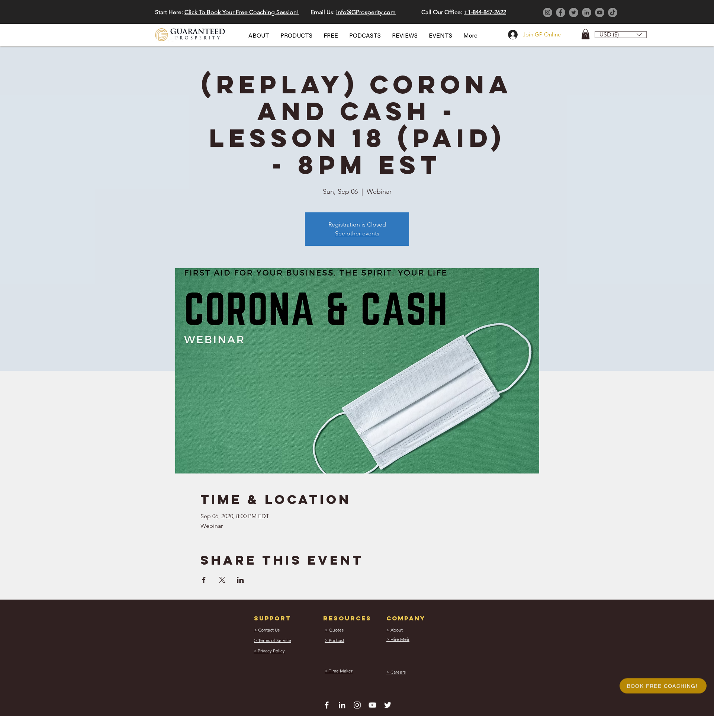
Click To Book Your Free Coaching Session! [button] (241, 12)
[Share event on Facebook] (204, 580)
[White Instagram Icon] (357, 705)
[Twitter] (573, 12)
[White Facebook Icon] (326, 705)
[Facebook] (560, 12)
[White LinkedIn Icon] (342, 705)
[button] (259, 36)
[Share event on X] (222, 580)
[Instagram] (547, 12)
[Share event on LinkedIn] (240, 580)
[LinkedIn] (586, 12)
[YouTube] (599, 12)
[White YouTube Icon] (372, 705)
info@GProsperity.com (366, 12)
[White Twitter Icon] (387, 705)
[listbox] (621, 34)
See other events (357, 233)
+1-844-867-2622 (485, 12)
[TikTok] (612, 12)
